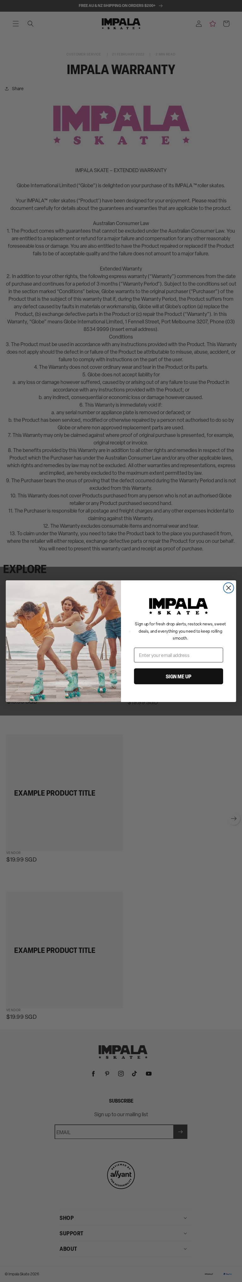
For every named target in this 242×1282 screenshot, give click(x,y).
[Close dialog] (228, 588)
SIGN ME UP (178, 676)
